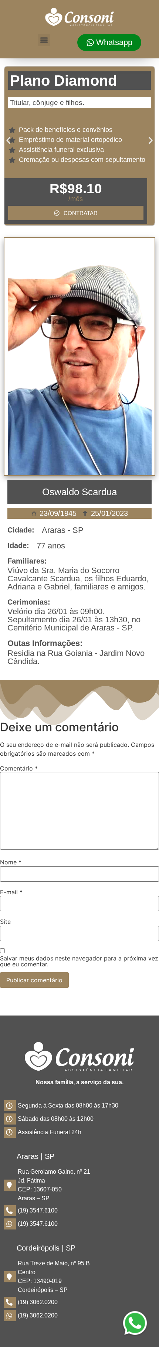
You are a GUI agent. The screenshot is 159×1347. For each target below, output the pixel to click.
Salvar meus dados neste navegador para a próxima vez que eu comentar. (79, 961)
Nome (10, 862)
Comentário (19, 768)
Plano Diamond (63, 80)
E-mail (11, 892)
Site (5, 922)
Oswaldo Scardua (79, 491)
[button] (44, 40)
